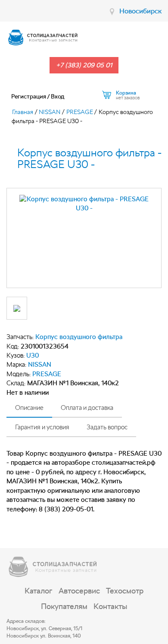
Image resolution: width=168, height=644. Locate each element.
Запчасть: (20, 337)
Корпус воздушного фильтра (78, 337)
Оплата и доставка (87, 408)
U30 (32, 355)
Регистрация (28, 96)
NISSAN (49, 111)
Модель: (18, 374)
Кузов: (15, 355)
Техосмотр (124, 590)
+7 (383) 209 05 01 (84, 65)
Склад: (15, 383)
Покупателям (64, 606)
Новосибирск (140, 11)
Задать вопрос (107, 427)
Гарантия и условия (42, 427)
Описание (29, 408)
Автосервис (79, 590)
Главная (22, 111)
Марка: (16, 364)
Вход (57, 96)
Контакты (110, 606)
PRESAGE (79, 111)
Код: (12, 346)
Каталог (38, 590)
